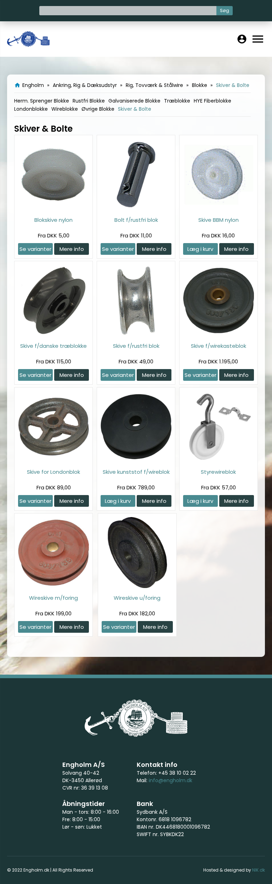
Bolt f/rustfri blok (136, 220)
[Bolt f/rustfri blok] (136, 208)
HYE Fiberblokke (212, 100)
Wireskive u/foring (137, 598)
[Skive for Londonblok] (53, 460)
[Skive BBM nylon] (218, 208)
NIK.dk (258, 870)
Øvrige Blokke (97, 108)
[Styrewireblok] (218, 460)
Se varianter (35, 249)
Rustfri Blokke (89, 100)
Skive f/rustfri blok (136, 346)
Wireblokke (64, 108)
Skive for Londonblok (53, 472)
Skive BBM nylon (218, 220)
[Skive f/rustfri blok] (136, 334)
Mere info (72, 249)
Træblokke (177, 100)
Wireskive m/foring (53, 598)
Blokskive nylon (53, 220)
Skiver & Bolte (134, 108)
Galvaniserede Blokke (134, 100)
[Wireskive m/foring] (53, 586)
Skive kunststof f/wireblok (136, 472)
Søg (224, 10)
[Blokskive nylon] (53, 208)
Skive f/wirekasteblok (218, 346)
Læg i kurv (200, 249)
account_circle (242, 39)
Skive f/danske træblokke (53, 346)
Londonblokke (31, 108)
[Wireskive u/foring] (137, 586)
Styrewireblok (218, 472)
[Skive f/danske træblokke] (53, 334)
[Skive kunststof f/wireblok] (136, 460)
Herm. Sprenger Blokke (41, 100)
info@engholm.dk (170, 780)
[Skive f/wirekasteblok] (218, 334)
